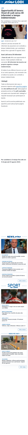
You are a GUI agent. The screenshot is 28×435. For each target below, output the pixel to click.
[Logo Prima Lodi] (14, 2)
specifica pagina (21, 86)
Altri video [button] (23, 367)
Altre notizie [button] (22, 280)
